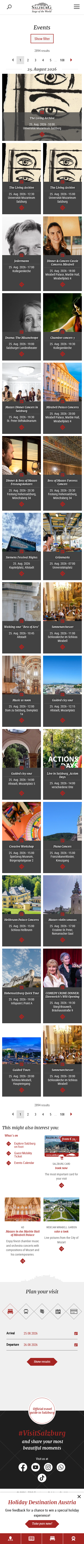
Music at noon (21, 700)
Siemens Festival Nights (21, 557)
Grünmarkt (62, 557)
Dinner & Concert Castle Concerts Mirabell (62, 262)
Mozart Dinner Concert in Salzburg (21, 409)
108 (62, 60)
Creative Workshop (21, 846)
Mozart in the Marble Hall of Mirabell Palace (23, 1233)
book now (61, 1168)
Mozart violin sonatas (62, 920)
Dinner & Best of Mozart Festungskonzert (21, 482)
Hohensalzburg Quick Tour (21, 993)
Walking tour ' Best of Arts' (21, 627)
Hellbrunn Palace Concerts (21, 920)
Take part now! (42, 1524)
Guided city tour (62, 700)
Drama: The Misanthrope (21, 338)
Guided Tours (21, 1070)
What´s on (11, 1135)
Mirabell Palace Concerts (62, 407)
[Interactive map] (10, 1538)
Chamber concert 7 (62, 338)
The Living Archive (42, 118)
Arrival (10, 1333)
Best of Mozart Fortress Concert (63, 482)
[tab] (10, 1311)
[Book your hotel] (52, 1538)
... (55, 60)
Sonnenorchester (62, 627)
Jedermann (21, 261)
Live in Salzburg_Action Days (62, 775)
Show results (42, 1362)
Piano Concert (62, 846)
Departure (12, 1344)
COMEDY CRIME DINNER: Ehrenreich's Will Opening (62, 995)
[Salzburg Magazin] (31, 1538)
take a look (61, 1231)
